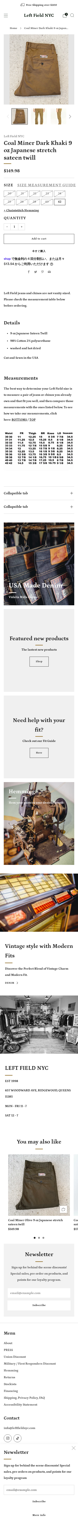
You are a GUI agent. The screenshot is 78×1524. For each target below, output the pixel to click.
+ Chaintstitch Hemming (21, 210)
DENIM (9, 983)
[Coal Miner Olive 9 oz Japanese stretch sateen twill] (39, 1185)
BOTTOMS (19, 419)
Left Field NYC (39, 15)
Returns (9, 1377)
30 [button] (9, 193)
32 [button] (34, 193)
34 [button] (59, 193)
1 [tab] (35, 1238)
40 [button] (47, 201)
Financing (11, 1391)
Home (13, 28)
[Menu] (6, 15)
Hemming (11, 1370)
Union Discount (15, 1357)
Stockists (10, 1384)
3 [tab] (43, 1238)
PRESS (8, 1350)
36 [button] (22, 201)
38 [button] (34, 201)
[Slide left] (8, 116)
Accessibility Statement (20, 1404)
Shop (39, 661)
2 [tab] (39, 1238)
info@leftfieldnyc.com (19, 1428)
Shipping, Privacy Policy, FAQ (24, 1398)
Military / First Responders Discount (30, 1363)
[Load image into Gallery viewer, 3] (58, 116)
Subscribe (39, 1501)
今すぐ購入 (39, 251)
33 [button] (47, 193)
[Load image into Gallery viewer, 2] (39, 116)
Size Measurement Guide (46, 185)
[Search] (72, 15)
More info (39, 1515)
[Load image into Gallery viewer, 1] (19, 116)
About (8, 1343)
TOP (32, 419)
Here (39, 752)
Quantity (15, 218)
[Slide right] (69, 116)
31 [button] (22, 193)
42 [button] (59, 201)
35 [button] (9, 201)
